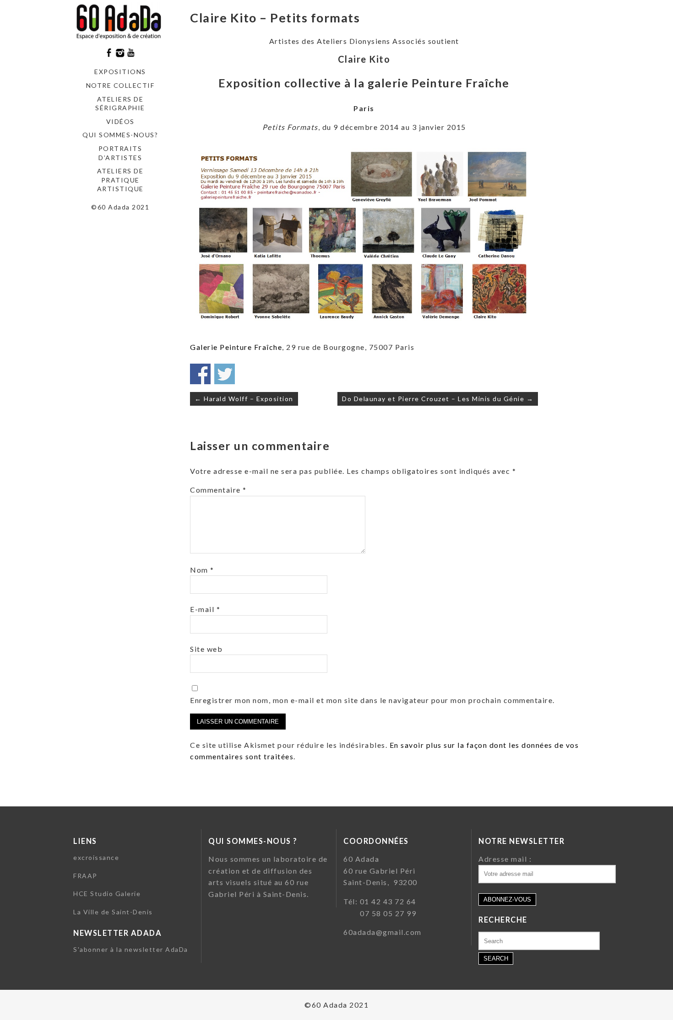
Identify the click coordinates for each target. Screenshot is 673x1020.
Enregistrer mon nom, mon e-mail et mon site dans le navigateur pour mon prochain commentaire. (372, 700)
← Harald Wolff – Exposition (244, 399)
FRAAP (85, 876)
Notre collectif (120, 85)
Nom (202, 569)
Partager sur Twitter (224, 374)
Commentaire (218, 489)
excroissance (96, 857)
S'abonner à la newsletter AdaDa (130, 949)
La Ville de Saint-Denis (113, 912)
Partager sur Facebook (200, 374)
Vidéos (120, 121)
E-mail (205, 609)
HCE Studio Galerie (107, 893)
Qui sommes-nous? (120, 135)
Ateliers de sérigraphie (120, 103)
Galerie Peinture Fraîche (236, 347)
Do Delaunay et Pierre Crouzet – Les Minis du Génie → (437, 399)
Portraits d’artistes (120, 153)
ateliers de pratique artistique (120, 180)
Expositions (120, 71)
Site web (206, 648)
